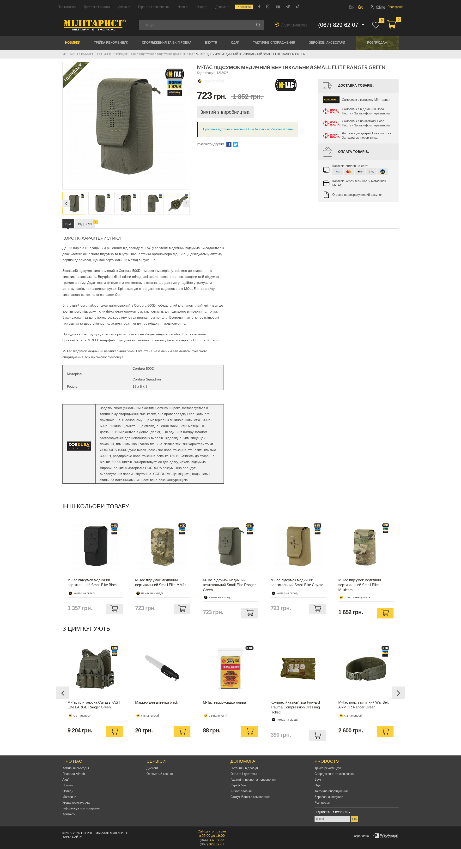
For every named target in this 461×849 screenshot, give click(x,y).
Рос (351, 6)
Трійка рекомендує (111, 42)
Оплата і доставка (243, 774)
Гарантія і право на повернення (253, 779)
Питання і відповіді (244, 768)
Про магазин (67, 7)
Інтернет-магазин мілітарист (103, 833)
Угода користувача (76, 802)
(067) (212, 844)
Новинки (72, 42)
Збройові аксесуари (327, 42)
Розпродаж (377, 42)
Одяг (235, 42)
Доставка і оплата (97, 7)
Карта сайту (72, 837)
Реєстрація (395, 7)
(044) (212, 840)
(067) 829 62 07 (339, 25)
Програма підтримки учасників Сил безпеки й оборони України (248, 129)
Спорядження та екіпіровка (166, 42)
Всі (68, 224)
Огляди (201, 7)
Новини (183, 7)
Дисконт (124, 7)
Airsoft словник (241, 791)
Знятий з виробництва (225, 112)
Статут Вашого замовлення (250, 797)
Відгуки (86, 223)
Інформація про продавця (81, 808)
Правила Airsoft (73, 774)
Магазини (69, 797)
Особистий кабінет (159, 774)
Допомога (222, 7)
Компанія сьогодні (75, 768)
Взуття (211, 42)
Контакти (244, 7)
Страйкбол (238, 785)
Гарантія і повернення (154, 7)
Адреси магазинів (294, 25)
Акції (65, 779)
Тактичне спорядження (274, 42)
